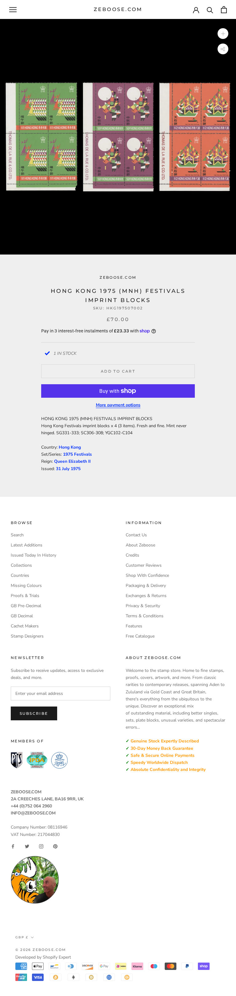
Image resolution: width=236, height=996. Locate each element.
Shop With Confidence (147, 575)
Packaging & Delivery (146, 585)
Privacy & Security (143, 606)
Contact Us (136, 535)
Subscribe (34, 713)
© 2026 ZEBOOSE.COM (40, 950)
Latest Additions (26, 545)
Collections (21, 565)
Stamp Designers (27, 636)
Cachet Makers (25, 626)
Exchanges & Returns (146, 596)
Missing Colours (26, 585)
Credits (132, 555)
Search (17, 535)
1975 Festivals (77, 454)
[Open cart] (224, 9)
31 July (63, 469)
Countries (20, 575)
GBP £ (21, 937)
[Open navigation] (13, 9)
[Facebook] (13, 846)
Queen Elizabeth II (72, 461)
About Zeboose (140, 545)
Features (134, 626)
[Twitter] (27, 846)
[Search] (210, 9)
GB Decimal (22, 616)
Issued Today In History (33, 555)
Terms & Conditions (144, 616)
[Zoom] (223, 33)
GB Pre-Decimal (26, 606)
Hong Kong (70, 447)
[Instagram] (41, 846)
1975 (76, 469)
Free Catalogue (140, 636)
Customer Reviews (144, 565)
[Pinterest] (55, 846)
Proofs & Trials (25, 596)
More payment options (118, 405)
